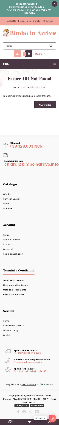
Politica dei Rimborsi (13, 294)
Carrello (36, 21)
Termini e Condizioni (13, 280)
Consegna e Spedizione (15, 285)
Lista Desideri (24, 21)
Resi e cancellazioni (13, 253)
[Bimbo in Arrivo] (29, 36)
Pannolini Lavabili (11, 198)
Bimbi (6, 203)
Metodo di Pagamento (14, 289)
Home (6, 320)
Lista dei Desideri (11, 239)
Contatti (7, 335)
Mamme (7, 208)
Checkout (48, 21)
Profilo (6, 234)
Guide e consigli (11, 330)
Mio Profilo (11, 21)
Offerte (6, 194)
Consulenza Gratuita (13, 325)
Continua (45, 105)
